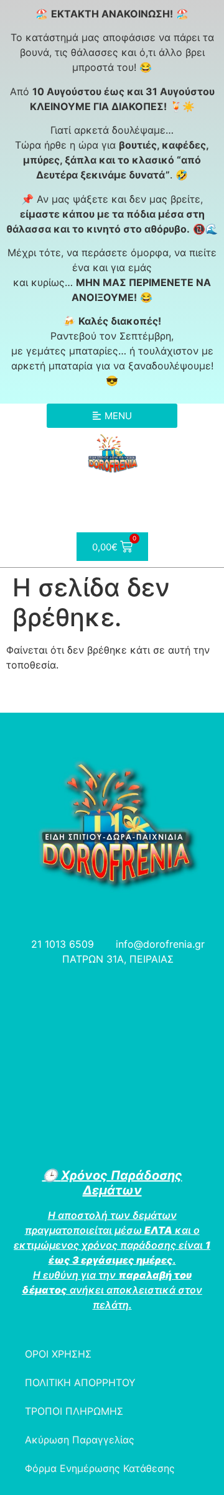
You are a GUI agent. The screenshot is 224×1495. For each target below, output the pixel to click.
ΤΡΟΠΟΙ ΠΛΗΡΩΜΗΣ (74, 1411)
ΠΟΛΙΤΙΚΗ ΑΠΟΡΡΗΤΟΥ (80, 1382)
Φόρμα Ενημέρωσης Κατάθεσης (100, 1468)
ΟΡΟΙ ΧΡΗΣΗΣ (58, 1354)
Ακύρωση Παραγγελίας (79, 1439)
